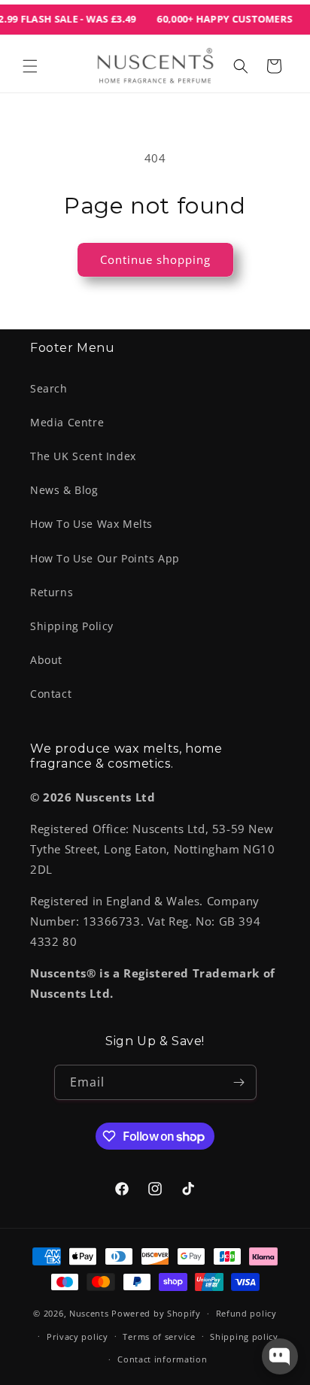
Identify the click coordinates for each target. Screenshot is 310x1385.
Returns (51, 592)
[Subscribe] (239, 1082)
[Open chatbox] (280, 1356)
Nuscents (89, 1313)
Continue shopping (155, 259)
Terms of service (159, 1336)
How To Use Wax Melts (91, 524)
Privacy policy (77, 1336)
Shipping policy (244, 1336)
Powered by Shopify (156, 1313)
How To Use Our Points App (105, 558)
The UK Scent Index (83, 456)
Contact (50, 693)
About (46, 660)
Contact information (162, 1359)
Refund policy (246, 1313)
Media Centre (67, 422)
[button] (30, 66)
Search (49, 388)
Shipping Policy (72, 626)
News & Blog (64, 490)
